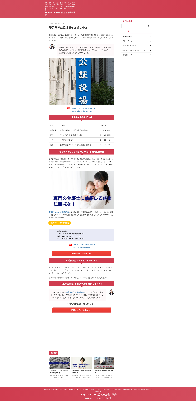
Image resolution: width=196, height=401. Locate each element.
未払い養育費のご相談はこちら (81, 253)
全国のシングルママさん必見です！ (84, 108)
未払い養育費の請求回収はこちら (81, 111)
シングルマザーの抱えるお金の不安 (98, 394)
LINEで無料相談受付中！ (81, 247)
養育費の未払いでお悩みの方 (81, 310)
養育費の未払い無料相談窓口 (59, 212)
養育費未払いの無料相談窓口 (76, 292)
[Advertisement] (81, 331)
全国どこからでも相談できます (84, 244)
